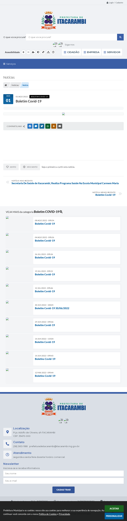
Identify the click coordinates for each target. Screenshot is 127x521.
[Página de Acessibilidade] (53, 52)
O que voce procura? (14, 37)
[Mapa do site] (48, 52)
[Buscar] (120, 37)
